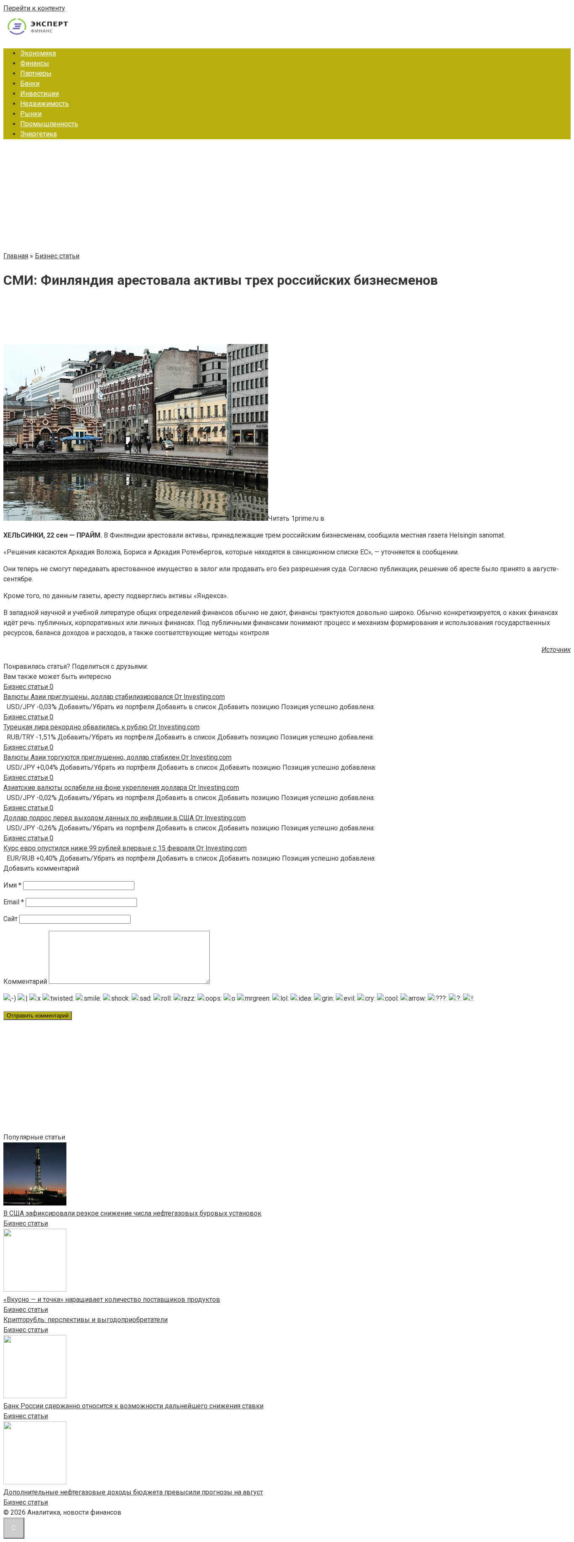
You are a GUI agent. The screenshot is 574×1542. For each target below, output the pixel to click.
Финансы (34, 63)
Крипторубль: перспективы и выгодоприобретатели (85, 1320)
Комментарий (25, 982)
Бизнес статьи (25, 1223)
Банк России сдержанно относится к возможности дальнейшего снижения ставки (133, 1406)
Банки (29, 83)
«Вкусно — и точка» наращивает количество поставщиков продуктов (111, 1300)
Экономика (38, 53)
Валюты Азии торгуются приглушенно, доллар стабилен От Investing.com (117, 757)
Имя (12, 885)
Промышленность (49, 124)
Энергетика (38, 134)
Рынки (31, 114)
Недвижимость (44, 104)
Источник (556, 650)
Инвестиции (39, 94)
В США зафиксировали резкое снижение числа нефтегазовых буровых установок (132, 1213)
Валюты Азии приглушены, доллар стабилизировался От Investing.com (114, 697)
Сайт (10, 919)
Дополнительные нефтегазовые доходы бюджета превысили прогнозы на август (133, 1492)
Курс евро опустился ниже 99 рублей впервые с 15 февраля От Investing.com (125, 848)
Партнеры (36, 73)
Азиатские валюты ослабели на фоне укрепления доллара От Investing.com (121, 788)
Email (13, 902)
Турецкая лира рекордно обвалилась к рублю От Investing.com (101, 727)
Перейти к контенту (34, 8)
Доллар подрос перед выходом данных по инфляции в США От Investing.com (124, 818)
